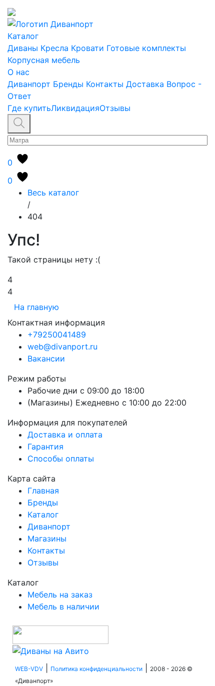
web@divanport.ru (63, 347)
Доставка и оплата (65, 435)
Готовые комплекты (146, 48)
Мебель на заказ (60, 595)
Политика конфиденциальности (96, 668)
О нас (19, 72)
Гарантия (46, 447)
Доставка (145, 84)
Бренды (68, 84)
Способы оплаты (61, 459)
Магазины (47, 539)
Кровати (87, 48)
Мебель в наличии (64, 607)
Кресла (54, 48)
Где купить (29, 108)
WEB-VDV (29, 668)
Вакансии (46, 359)
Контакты (105, 84)
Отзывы (115, 108)
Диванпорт (29, 84)
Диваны (23, 48)
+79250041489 (57, 335)
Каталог (23, 36)
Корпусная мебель (44, 60)
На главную (36, 307)
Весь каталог (53, 193)
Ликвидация (75, 108)
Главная (43, 491)
